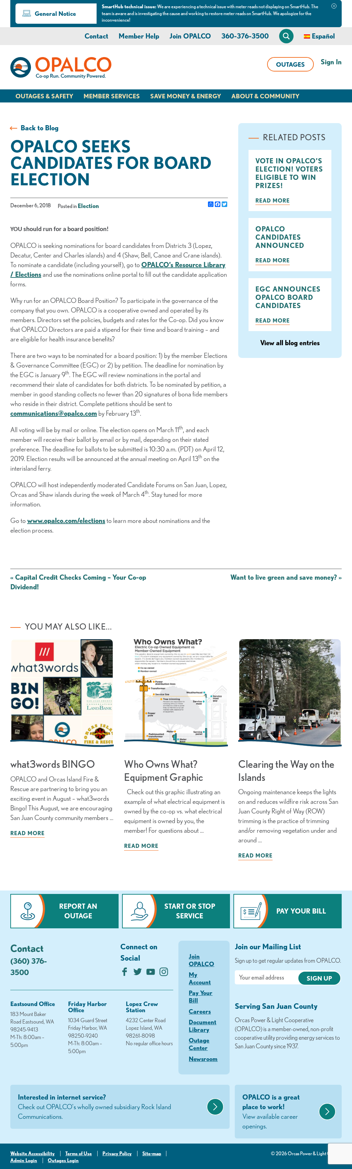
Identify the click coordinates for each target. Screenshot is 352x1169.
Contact (96, 36)
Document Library (202, 1025)
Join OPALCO (190, 36)
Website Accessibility (32, 1153)
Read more (272, 200)
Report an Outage (78, 911)
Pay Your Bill (301, 911)
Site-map (151, 1153)
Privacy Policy (117, 1153)
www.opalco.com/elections (66, 520)
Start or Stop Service (189, 911)
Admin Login (23, 1160)
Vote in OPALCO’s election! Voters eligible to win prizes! (289, 173)
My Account (200, 978)
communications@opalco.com (53, 413)
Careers (200, 1011)
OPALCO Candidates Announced (279, 237)
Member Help (139, 36)
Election (88, 205)
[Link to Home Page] (60, 69)
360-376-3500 (245, 36)
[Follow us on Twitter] (137, 973)
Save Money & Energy (185, 95)
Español (323, 36)
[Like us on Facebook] (124, 973)
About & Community (265, 95)
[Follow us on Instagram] (164, 973)
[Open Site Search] (286, 36)
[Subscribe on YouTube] (150, 973)
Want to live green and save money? (286, 577)
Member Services (112, 95)
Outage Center (199, 1044)
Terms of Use (78, 1153)
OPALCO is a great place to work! (271, 1111)
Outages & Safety (44, 95)
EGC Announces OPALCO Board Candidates (288, 297)
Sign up (319, 978)
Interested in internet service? (94, 1106)
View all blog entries (290, 343)
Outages (290, 64)
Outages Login (63, 1160)
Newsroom (203, 1058)
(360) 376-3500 (28, 966)
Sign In (331, 62)
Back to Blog (39, 128)
